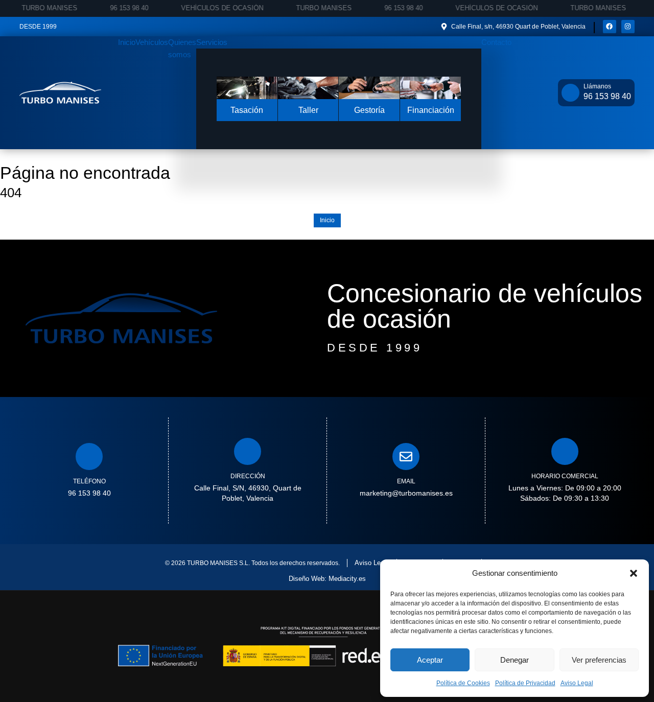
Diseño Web (306, 578)
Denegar (514, 660)
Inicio (327, 220)
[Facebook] (609, 26)
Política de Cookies (463, 683)
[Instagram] (628, 26)
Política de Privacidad (525, 683)
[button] (633, 573)
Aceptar (430, 660)
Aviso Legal (576, 683)
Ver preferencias (599, 660)
